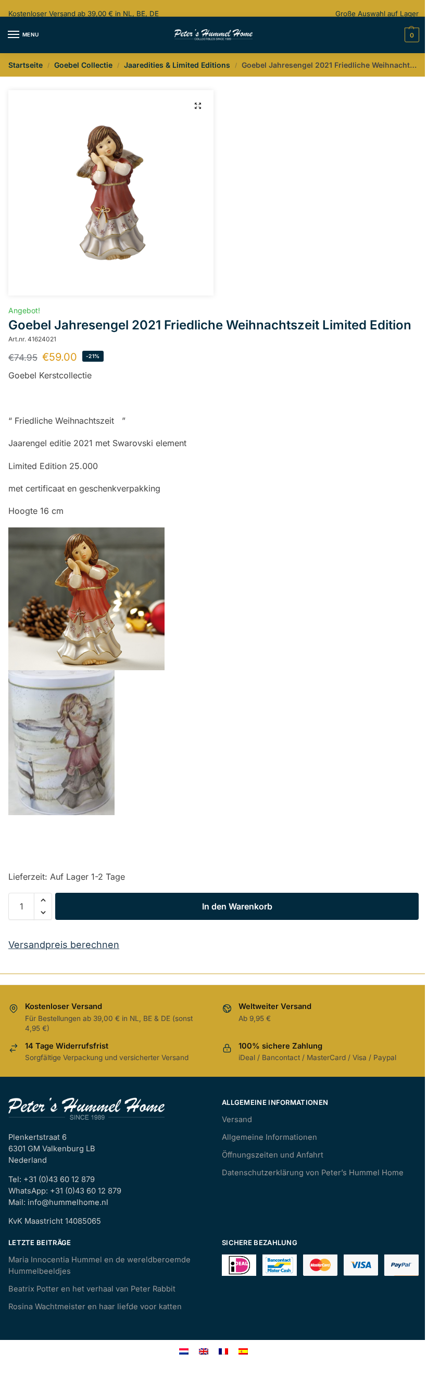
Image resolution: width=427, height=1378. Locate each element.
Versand (237, 1119)
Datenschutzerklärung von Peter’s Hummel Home (313, 1172)
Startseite (25, 64)
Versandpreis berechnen (63, 944)
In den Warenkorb (237, 906)
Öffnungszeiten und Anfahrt (272, 1155)
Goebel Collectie (83, 64)
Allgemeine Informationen (269, 1137)
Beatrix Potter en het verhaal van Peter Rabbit (91, 1289)
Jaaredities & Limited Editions (177, 64)
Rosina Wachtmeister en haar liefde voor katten (95, 1306)
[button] (198, 105)
